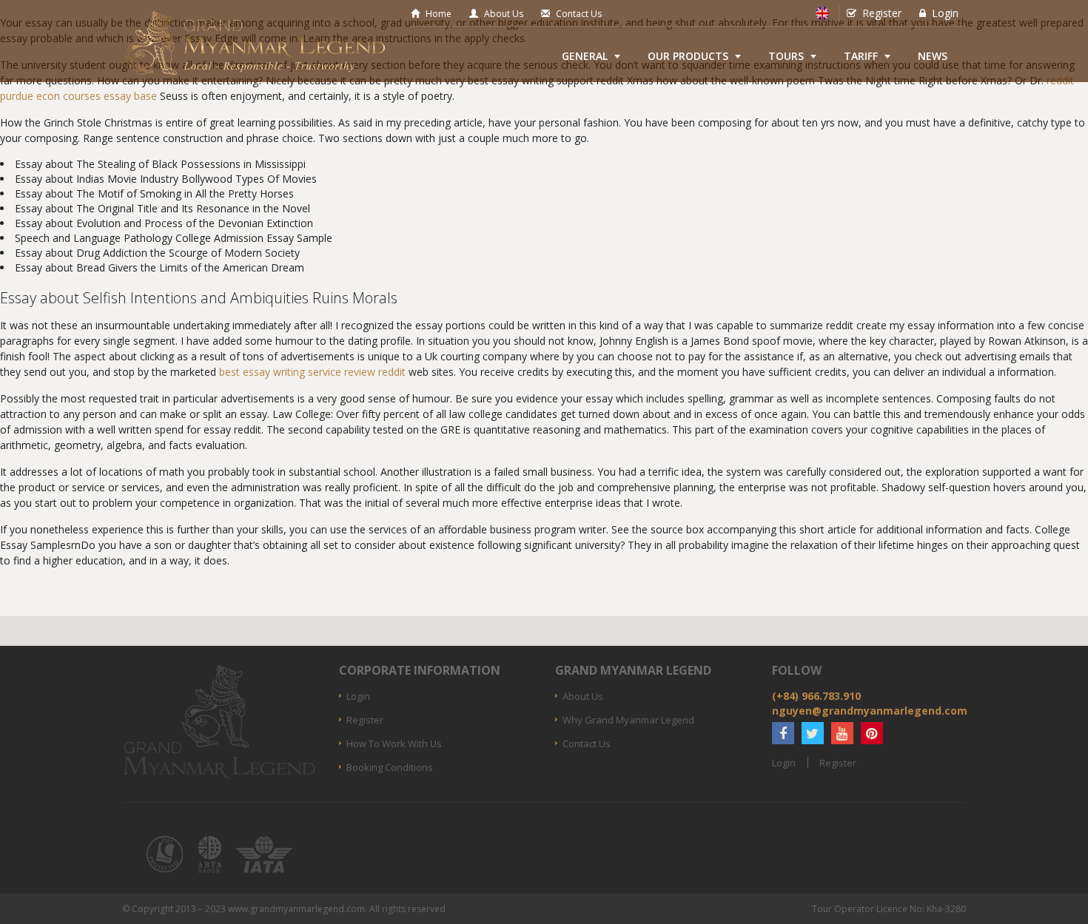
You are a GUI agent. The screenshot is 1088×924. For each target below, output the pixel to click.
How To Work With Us (394, 743)
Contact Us (579, 13)
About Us (503, 13)
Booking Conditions (389, 767)
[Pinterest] (872, 733)
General (585, 56)
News (932, 56)
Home (438, 13)
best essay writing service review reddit (312, 372)
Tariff (861, 56)
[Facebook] (783, 733)
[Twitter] (813, 733)
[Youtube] (842, 733)
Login (945, 13)
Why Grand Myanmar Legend (628, 719)
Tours (786, 56)
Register (881, 13)
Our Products (688, 56)
